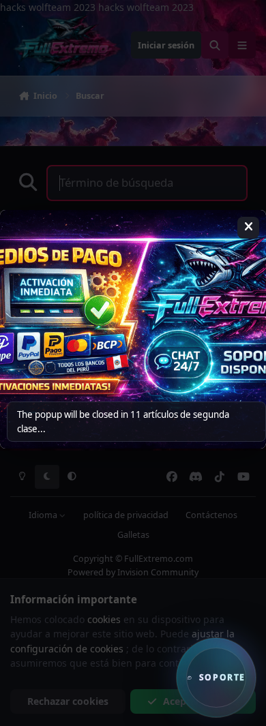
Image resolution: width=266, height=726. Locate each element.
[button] (216, 677)
